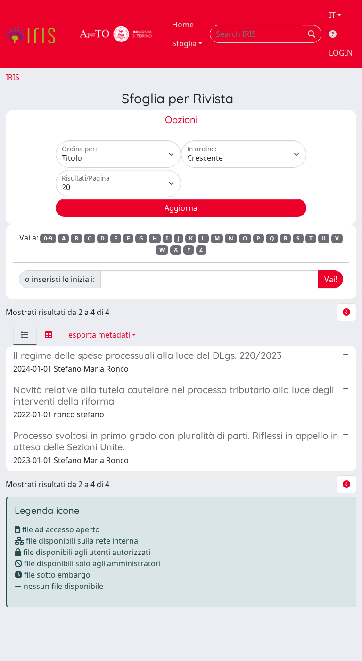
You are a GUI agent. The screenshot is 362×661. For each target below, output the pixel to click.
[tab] (25, 335)
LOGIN (341, 53)
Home (183, 24)
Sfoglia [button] (184, 43)
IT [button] (332, 15)
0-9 (48, 238)
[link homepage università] (116, 34)
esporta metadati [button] (99, 335)
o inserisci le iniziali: (60, 279)
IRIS (12, 77)
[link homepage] (34, 34)
